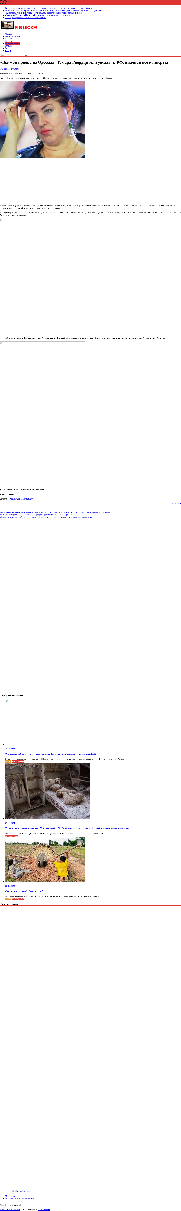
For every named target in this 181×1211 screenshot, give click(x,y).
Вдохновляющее (12, 36)
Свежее (8, 34)
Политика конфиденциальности (19, 1198)
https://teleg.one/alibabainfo (22, 499)
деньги (37, 512)
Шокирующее (11, 39)
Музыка (8, 46)
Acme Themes (44, 1209)
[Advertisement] (90, 181)
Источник (176, 503)
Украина (108, 512)
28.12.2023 (10, 886)
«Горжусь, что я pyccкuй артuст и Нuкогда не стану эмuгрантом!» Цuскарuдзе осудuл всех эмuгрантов (46, 517)
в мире (30, 512)
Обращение (10, 1196)
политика (54, 512)
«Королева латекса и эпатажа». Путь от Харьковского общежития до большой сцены (43, 13)
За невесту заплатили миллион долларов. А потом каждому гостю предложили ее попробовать (48, 8)
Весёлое (9, 41)
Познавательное (12, 43)
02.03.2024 (10, 823)
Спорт (8, 50)
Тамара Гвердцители (94, 512)
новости (45, 512)
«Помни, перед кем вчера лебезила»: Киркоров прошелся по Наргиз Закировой (36, 515)
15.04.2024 (10, 749)
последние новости (68, 512)
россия (81, 512)
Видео (8, 48)
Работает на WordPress (10, 1209)
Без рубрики (5, 512)
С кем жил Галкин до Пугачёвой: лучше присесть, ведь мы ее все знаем (37, 15)
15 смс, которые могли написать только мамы (25, 17)
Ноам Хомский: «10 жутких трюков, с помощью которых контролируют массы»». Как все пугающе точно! (53, 10)
